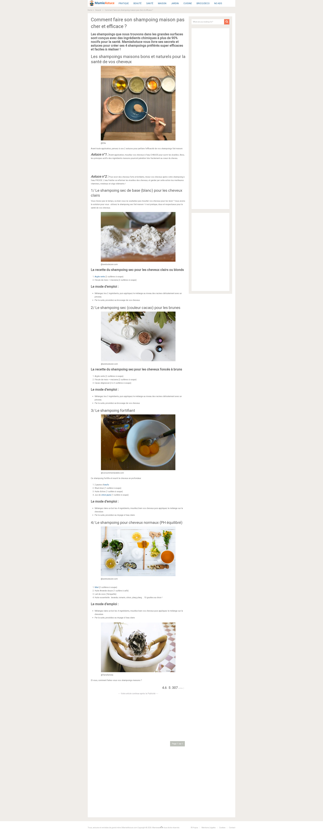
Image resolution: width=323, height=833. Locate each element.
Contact (232, 828)
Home (90, 10)
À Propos (194, 828)
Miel (97, 587)
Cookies (222, 828)
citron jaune (106, 495)
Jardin (175, 3)
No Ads (218, 3)
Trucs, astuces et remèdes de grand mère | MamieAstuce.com (112, 828)
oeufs (106, 484)
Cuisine (187, 3)
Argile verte (100, 276)
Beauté (137, 3)
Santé (149, 3)
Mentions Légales (209, 828)
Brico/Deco (203, 3)
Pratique (124, 3)
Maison (162, 3)
